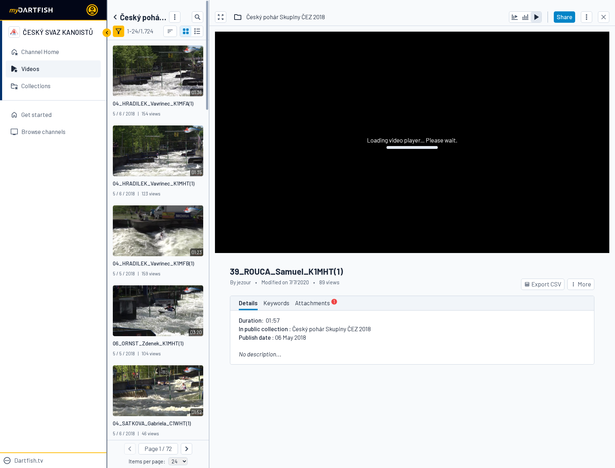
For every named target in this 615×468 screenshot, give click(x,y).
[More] (174, 17)
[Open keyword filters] (118, 31)
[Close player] (603, 17)
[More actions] (586, 17)
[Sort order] (170, 31)
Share (564, 16)
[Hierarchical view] (197, 31)
